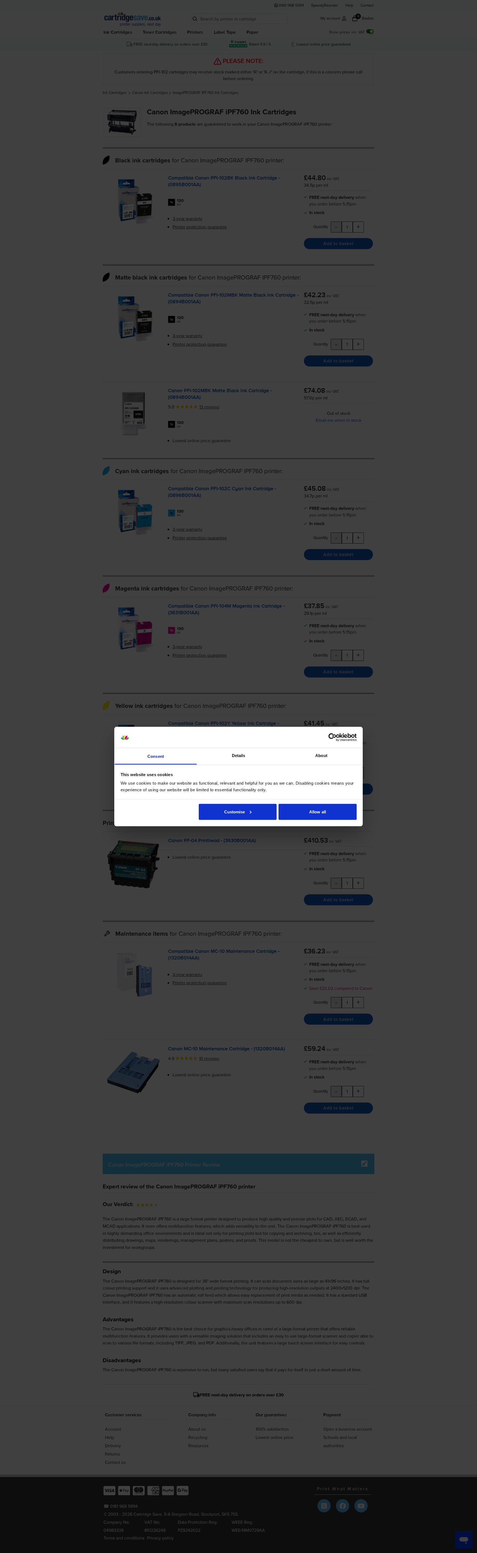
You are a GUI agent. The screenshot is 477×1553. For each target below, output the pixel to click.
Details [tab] (238, 755)
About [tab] (321, 755)
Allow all (317, 811)
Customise (234, 811)
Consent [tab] (155, 756)
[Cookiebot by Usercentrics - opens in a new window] (332, 737)
